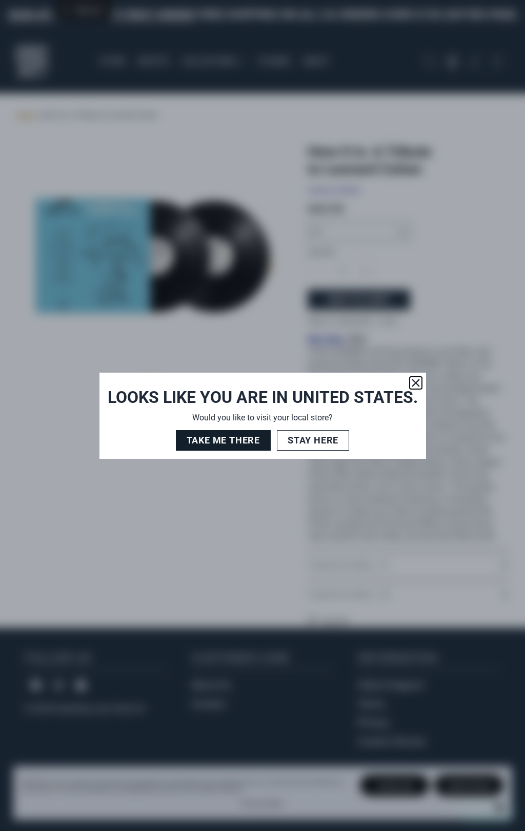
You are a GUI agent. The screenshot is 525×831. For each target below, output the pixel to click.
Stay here (313, 440)
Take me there (223, 440)
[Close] (416, 383)
